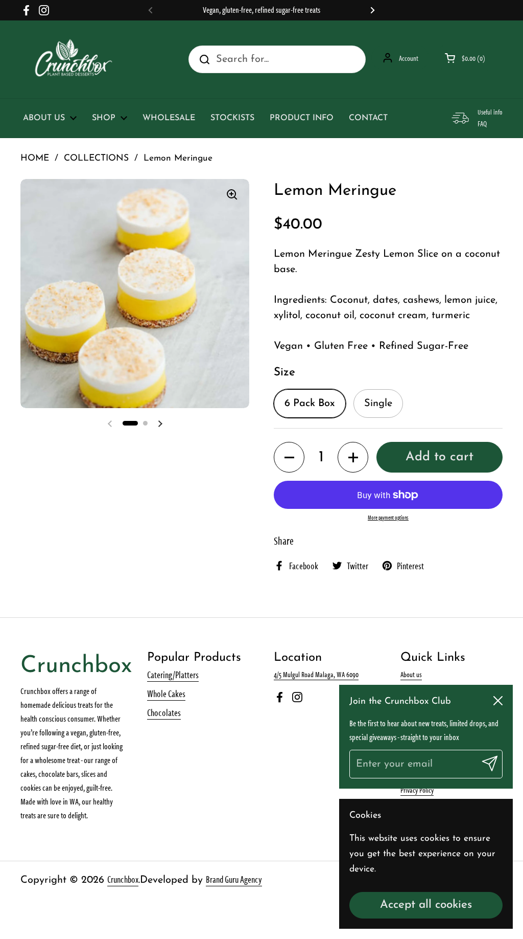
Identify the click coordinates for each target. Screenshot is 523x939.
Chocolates (164, 712)
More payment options (388, 517)
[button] (289, 457)
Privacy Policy (417, 790)
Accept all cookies (426, 905)
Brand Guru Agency (234, 879)
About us (411, 674)
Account (408, 58)
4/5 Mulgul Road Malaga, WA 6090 (316, 674)
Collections (96, 158)
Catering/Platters (173, 674)
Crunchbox (122, 879)
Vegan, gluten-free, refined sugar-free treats (261, 10)
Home (34, 158)
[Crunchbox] (73, 59)
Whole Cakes (166, 693)
